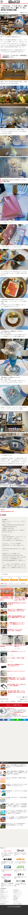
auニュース (3, 899)
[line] (17, 720)
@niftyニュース (16, 896)
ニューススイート (4, 901)
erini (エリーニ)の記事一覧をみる (14, 705)
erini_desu (14, 713)
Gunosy (2, 890)
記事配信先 (3, 888)
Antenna (15, 899)
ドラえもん (12, 701)
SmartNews (16, 890)
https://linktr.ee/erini (18, 712)
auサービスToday (17, 903)
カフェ (7, 701)
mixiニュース (3, 894)
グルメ (2, 701)
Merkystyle (15, 898)
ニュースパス (16, 901)
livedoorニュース (17, 892)
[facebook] (3, 720)
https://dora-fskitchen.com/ (7, 511)
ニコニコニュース (17, 894)
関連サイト (3, 848)
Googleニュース (4, 892)
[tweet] (9, 720)
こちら (19, 715)
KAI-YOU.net (3, 898)
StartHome (2, 903)
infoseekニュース (4, 896)
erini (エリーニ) (23, 12)
